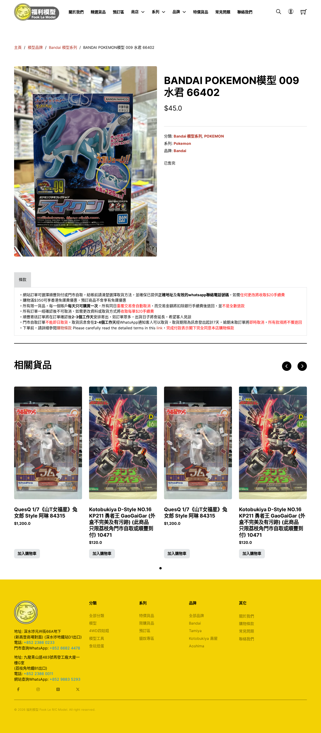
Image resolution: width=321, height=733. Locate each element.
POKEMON (214, 136)
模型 (93, 623)
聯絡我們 (244, 11)
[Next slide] (302, 366)
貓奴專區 (146, 638)
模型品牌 (35, 47)
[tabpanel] (160, 311)
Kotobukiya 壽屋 (203, 638)
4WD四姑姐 (99, 630)
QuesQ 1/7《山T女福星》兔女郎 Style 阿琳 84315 (45, 512)
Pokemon (182, 143)
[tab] (22, 279)
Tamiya (195, 630)
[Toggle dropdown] (143, 12)
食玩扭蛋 (96, 646)
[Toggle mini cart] (304, 12)
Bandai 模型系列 (63, 47)
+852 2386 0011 (38, 673)
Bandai (180, 150)
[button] (27, 553)
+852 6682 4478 (65, 648)
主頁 (18, 47)
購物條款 (64, 328)
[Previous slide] (286, 366)
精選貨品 (98, 11)
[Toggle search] (278, 12)
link (160, 328)
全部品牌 (196, 615)
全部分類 (96, 615)
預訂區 (118, 11)
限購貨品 (146, 623)
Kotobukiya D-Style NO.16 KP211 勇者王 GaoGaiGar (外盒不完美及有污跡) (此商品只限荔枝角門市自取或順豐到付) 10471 (122, 522)
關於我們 (76, 11)
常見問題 (222, 11)
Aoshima (196, 646)
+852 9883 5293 (65, 679)
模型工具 (96, 638)
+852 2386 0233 (39, 642)
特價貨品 (200, 11)
